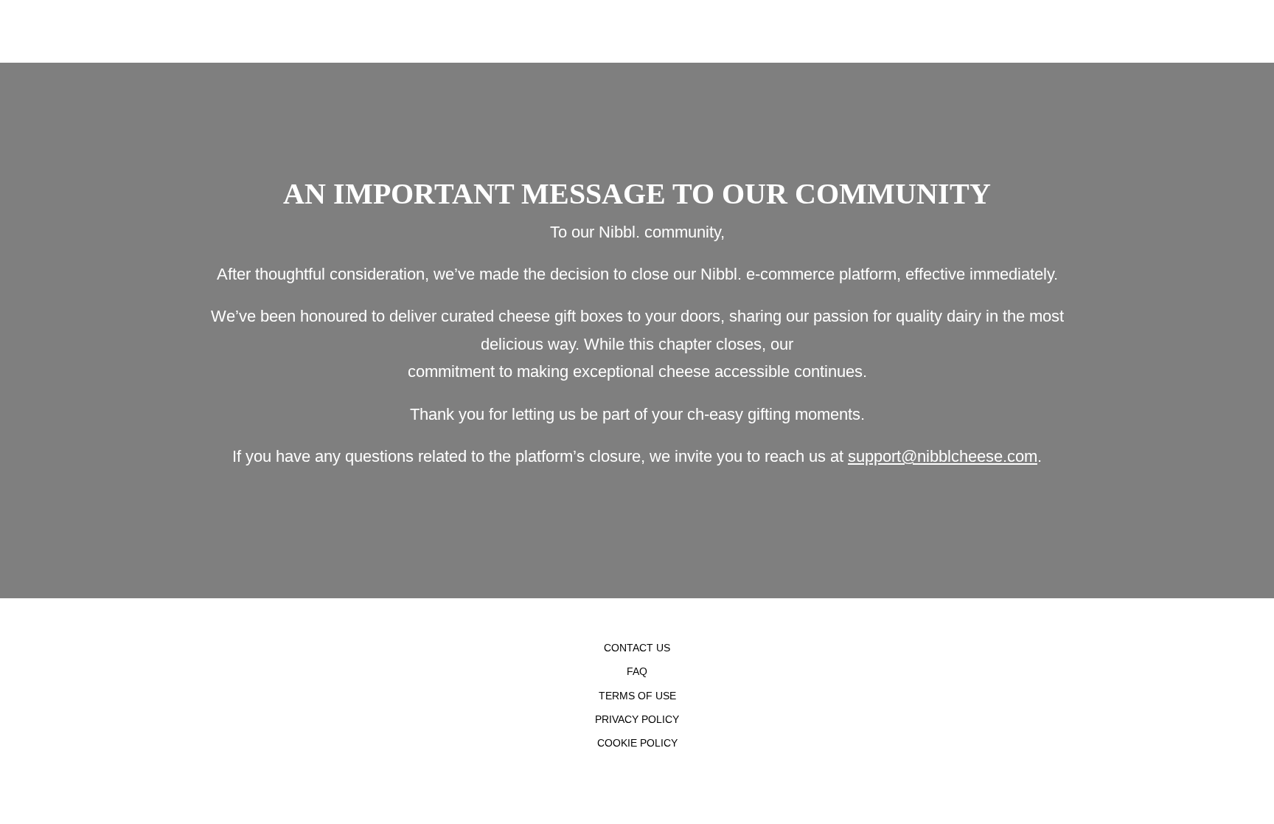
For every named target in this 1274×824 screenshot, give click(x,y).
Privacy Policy (637, 719)
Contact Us (637, 648)
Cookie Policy (637, 743)
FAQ (637, 671)
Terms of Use (637, 696)
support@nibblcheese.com (942, 456)
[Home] (3, 31)
